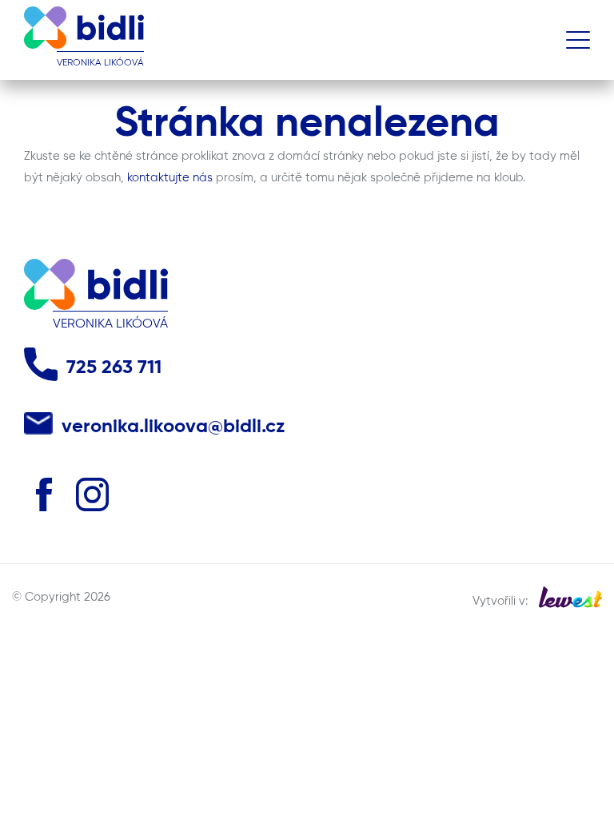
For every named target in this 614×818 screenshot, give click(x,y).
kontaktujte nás (170, 178)
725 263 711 (113, 368)
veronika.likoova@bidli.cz (173, 427)
